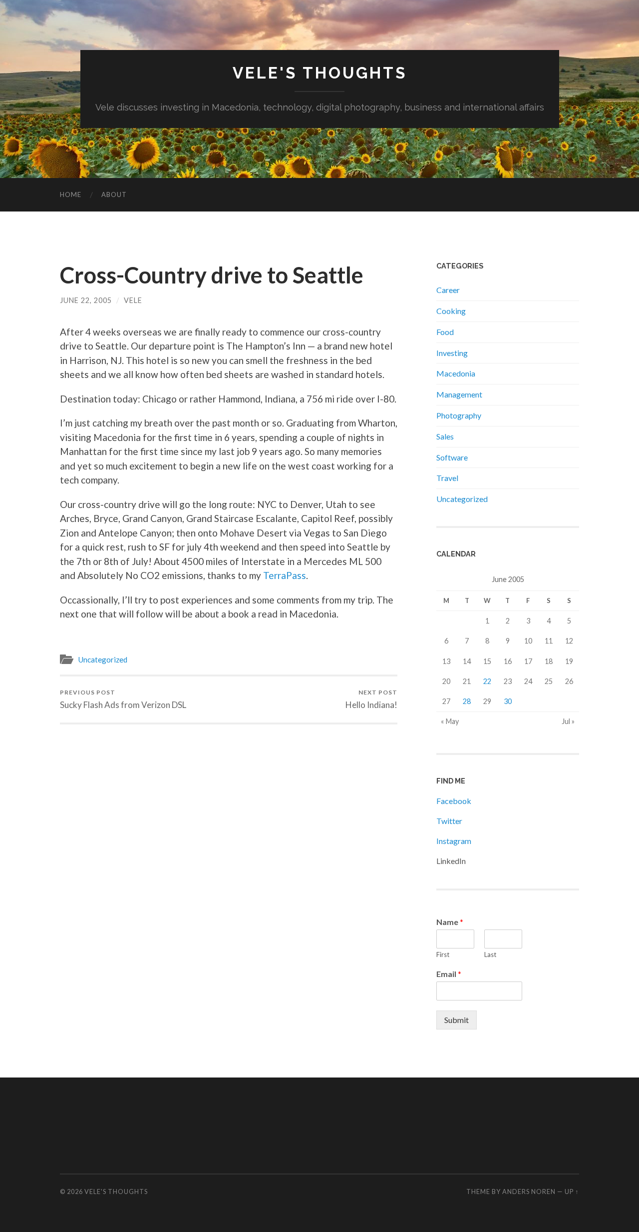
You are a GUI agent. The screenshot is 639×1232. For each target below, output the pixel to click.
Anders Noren (529, 1192)
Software (452, 457)
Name (449, 921)
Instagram (453, 841)
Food (445, 331)
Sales (445, 436)
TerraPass (284, 575)
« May (450, 721)
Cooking (451, 311)
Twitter (449, 821)
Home (70, 194)
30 (508, 701)
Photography (458, 415)
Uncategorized (102, 659)
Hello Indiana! (371, 699)
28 (467, 701)
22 (487, 681)
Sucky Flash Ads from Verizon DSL (123, 699)
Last (490, 954)
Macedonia (455, 373)
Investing (452, 353)
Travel (447, 477)
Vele (133, 300)
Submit (456, 1019)
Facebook (453, 801)
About (114, 194)
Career (448, 289)
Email (448, 973)
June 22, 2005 (86, 300)
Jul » (568, 721)
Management (459, 394)
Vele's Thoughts (320, 73)
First (442, 954)
